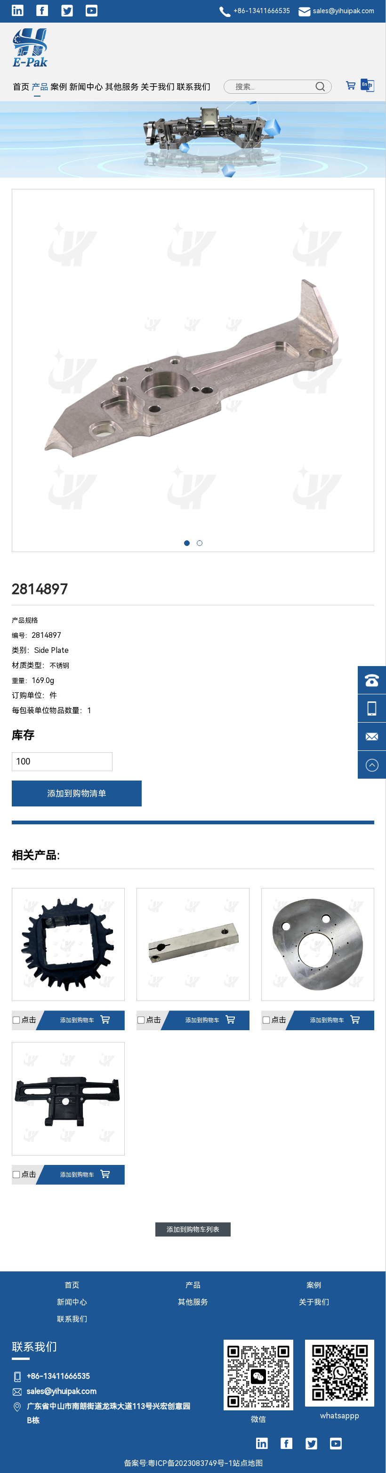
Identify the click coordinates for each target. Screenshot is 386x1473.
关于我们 (158, 87)
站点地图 (248, 1463)
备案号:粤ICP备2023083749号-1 (178, 1463)
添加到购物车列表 (193, 1229)
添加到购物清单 (76, 793)
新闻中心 (86, 87)
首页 (21, 87)
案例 (58, 87)
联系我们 (193, 87)
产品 (40, 87)
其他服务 (122, 87)
